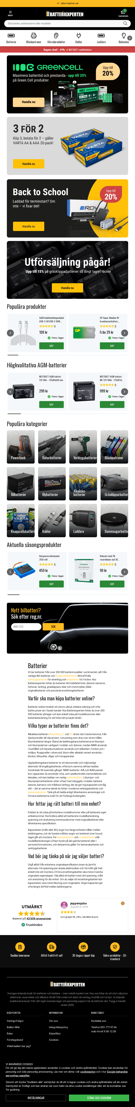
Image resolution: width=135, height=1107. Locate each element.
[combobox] (67, 23)
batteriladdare (74, 777)
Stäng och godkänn (99, 1098)
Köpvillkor (55, 1033)
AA (51, 734)
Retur (10, 1033)
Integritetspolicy (58, 1027)
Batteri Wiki (13, 1027)
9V (71, 734)
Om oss (53, 1021)
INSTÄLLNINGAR (36, 1098)
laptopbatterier (65, 837)
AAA (56, 734)
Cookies (54, 1039)
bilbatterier (73, 679)
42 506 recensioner (39, 918)
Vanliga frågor (15, 1021)
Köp (51, 346)
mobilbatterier (87, 837)
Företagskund (15, 1039)
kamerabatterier (37, 792)
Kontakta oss (98, 1021)
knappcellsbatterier (66, 675)
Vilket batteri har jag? (19, 1046)
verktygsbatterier (37, 679)
